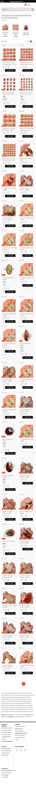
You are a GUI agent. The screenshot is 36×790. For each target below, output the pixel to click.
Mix (5, 99)
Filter (5, 41)
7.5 (22, 350)
